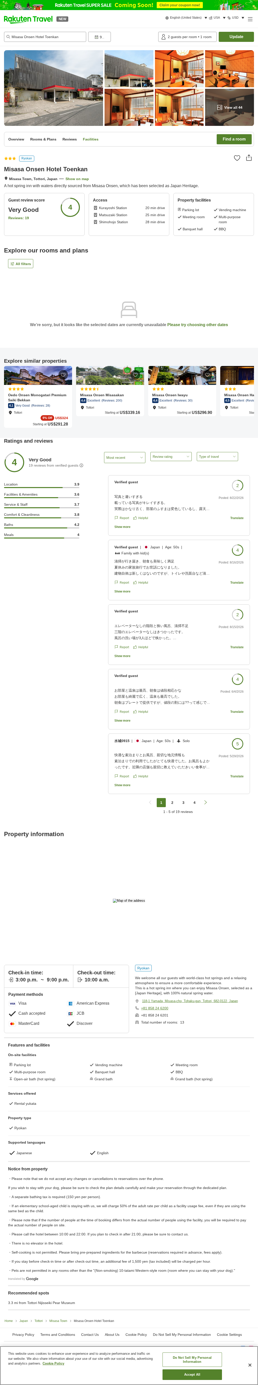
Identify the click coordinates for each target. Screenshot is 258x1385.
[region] (129, 1365)
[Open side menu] (250, 19)
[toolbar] (122, 37)
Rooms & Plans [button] (43, 139)
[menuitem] (187, 18)
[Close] (249, 1365)
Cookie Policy (53, 1363)
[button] (28, 19)
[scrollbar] (129, 397)
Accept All (192, 1374)
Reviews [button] (69, 139)
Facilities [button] (91, 139)
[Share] (249, 158)
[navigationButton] (150, 802)
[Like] (237, 157)
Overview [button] (16, 139)
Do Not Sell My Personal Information (192, 1360)
